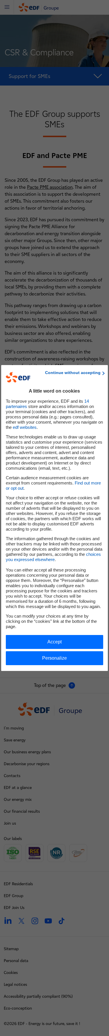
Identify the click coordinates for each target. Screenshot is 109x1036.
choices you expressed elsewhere (53, 557)
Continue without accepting (73, 372)
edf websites (25, 427)
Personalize (54, 658)
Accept (54, 641)
